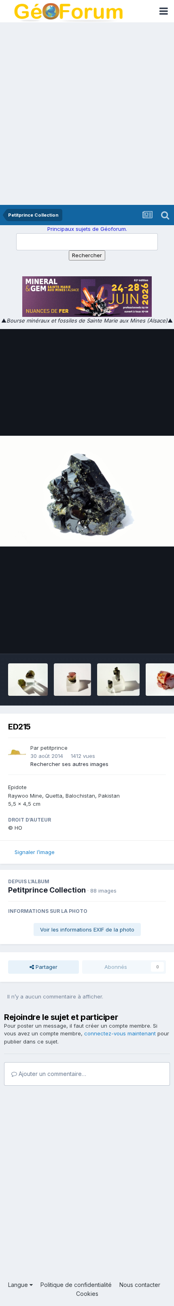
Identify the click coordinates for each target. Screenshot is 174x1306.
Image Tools (140, 638)
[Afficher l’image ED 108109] (118, 679)
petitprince (54, 747)
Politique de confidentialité (76, 1284)
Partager (45, 967)
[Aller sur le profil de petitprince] (17, 753)
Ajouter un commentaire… (51, 1073)
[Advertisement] (87, 113)
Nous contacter (139, 1284)
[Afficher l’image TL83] (72, 679)
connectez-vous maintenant (120, 1033)
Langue (19, 1284)
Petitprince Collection (47, 890)
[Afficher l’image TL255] (28, 679)
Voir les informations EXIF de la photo (87, 929)
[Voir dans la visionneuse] (87, 491)
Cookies (87, 1293)
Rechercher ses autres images (69, 764)
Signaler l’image (35, 852)
